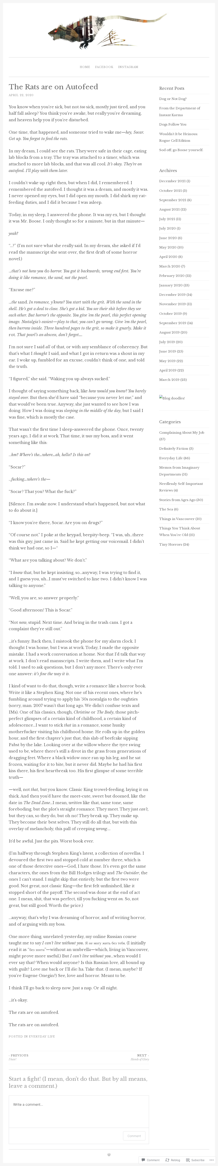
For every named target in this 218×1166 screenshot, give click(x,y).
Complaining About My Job (181, 433)
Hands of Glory (140, 1057)
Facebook (104, 67)
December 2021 (172, 181)
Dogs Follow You (172, 124)
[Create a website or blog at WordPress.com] (109, 1155)
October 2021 (170, 191)
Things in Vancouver (177, 519)
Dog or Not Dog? (173, 99)
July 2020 (167, 228)
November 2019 (172, 304)
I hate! (19, 1057)
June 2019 (167, 351)
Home (85, 67)
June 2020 (168, 238)
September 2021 (172, 200)
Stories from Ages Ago (177, 500)
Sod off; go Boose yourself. (181, 150)
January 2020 (171, 285)
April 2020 (168, 257)
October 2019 (170, 314)
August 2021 (169, 209)
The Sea (166, 509)
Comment (134, 1136)
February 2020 (172, 276)
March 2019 (169, 380)
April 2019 (167, 370)
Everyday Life (42, 1036)
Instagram (128, 67)
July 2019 (167, 342)
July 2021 (167, 219)
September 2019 (172, 323)
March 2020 (169, 266)
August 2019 (169, 332)
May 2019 (167, 361)
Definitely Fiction (173, 448)
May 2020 (167, 247)
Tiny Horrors (170, 544)
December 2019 (172, 295)
